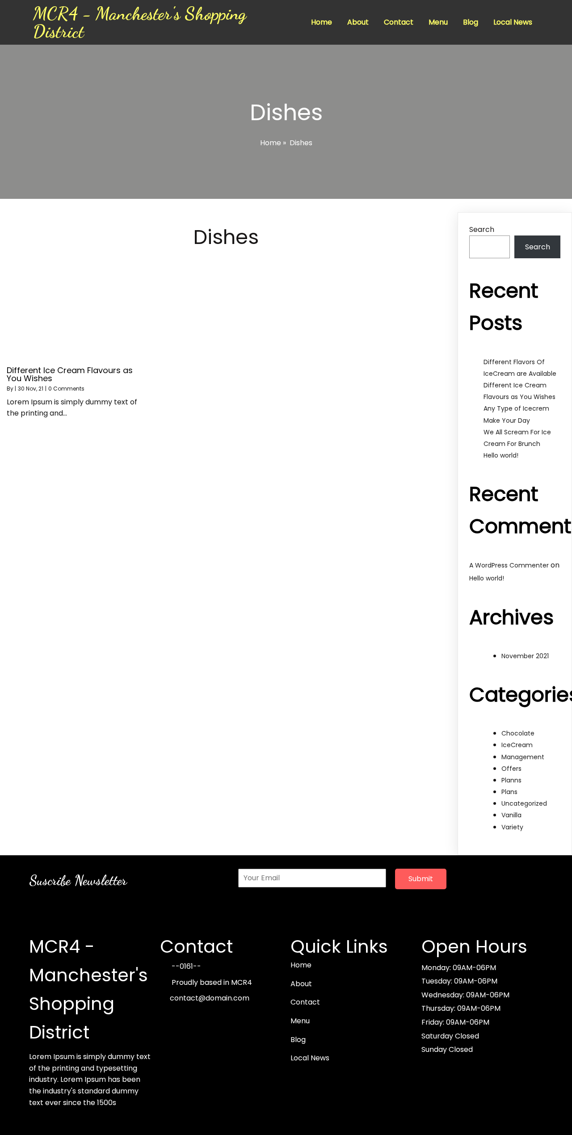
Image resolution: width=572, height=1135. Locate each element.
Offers (511, 768)
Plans (509, 791)
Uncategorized (524, 803)
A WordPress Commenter (509, 565)
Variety (512, 827)
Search (481, 229)
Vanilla (511, 815)
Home (270, 143)
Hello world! (501, 455)
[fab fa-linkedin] (229, 1018)
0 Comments (66, 388)
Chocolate (517, 733)
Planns (511, 780)
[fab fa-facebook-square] (170, 1018)
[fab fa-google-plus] (189, 1018)
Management (522, 756)
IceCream (517, 744)
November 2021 (525, 656)
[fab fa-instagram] (209, 1018)
